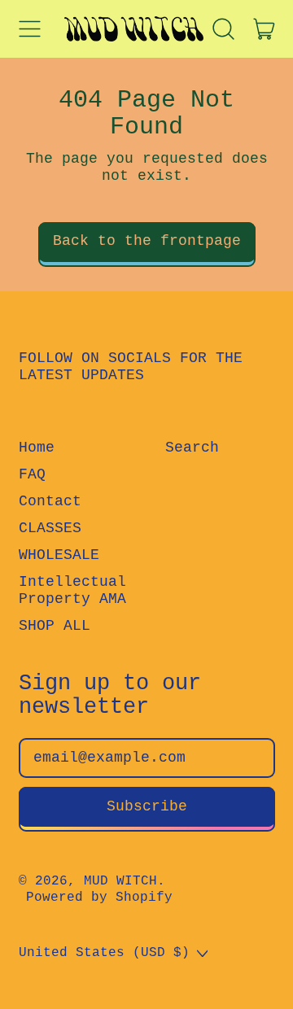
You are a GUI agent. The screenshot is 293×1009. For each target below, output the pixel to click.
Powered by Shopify (99, 897)
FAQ (32, 474)
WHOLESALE (59, 555)
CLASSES (50, 528)
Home (37, 447)
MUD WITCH (120, 881)
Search (192, 447)
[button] (223, 28)
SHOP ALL (54, 626)
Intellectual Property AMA (72, 591)
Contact (50, 501)
